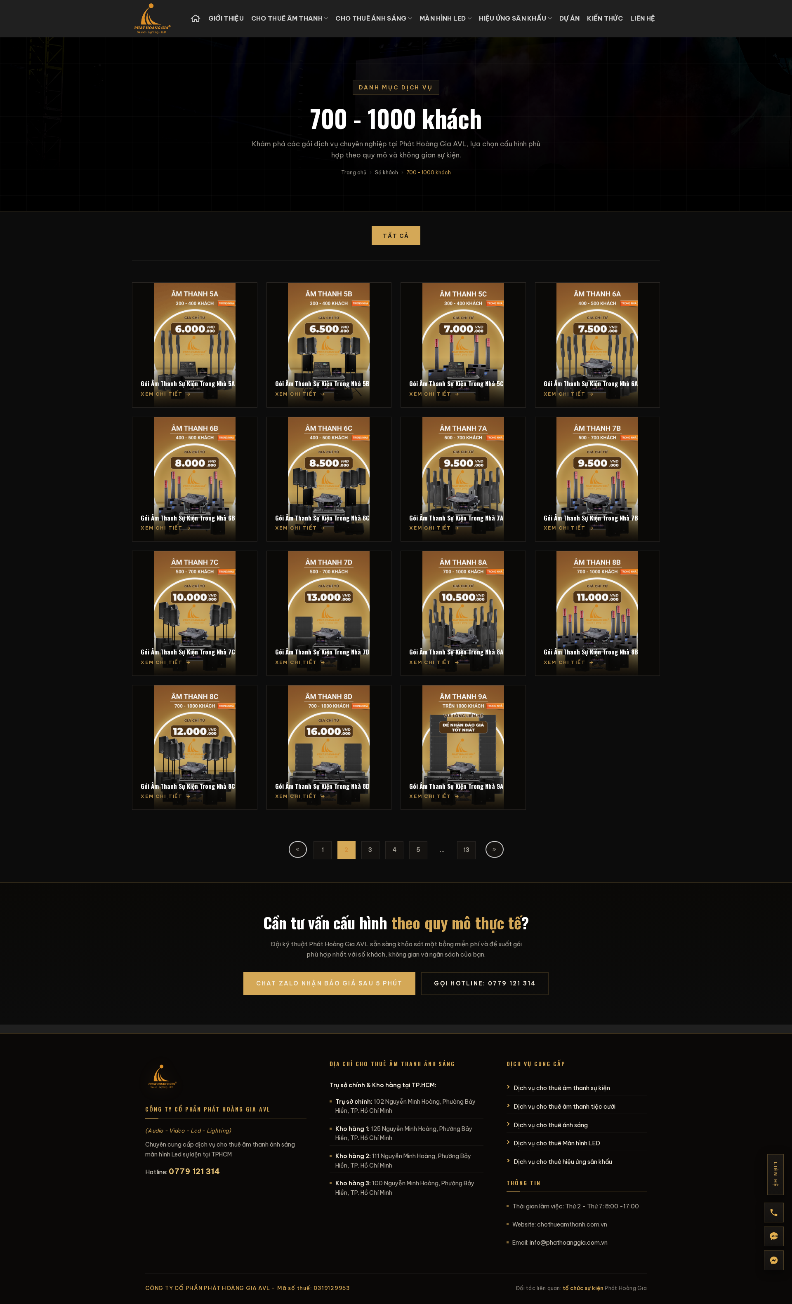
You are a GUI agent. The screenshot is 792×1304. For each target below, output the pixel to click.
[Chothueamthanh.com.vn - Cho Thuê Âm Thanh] (154, 18)
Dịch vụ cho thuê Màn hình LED (557, 1143)
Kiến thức (605, 18)
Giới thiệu (226, 18)
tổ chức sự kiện (583, 1288)
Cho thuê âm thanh (287, 18)
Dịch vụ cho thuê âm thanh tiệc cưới (564, 1106)
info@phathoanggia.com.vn (569, 1242)
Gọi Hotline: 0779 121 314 (485, 983)
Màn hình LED (443, 18)
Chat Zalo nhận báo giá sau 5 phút (329, 983)
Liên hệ (642, 18)
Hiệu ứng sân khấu (512, 18)
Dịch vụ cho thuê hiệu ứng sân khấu (563, 1162)
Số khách (386, 172)
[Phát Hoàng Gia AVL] (162, 1077)
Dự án (569, 18)
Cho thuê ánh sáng (370, 18)
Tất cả (396, 235)
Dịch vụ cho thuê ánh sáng (551, 1125)
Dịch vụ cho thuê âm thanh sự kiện (562, 1088)
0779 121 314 (194, 1171)
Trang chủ (353, 172)
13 (466, 850)
